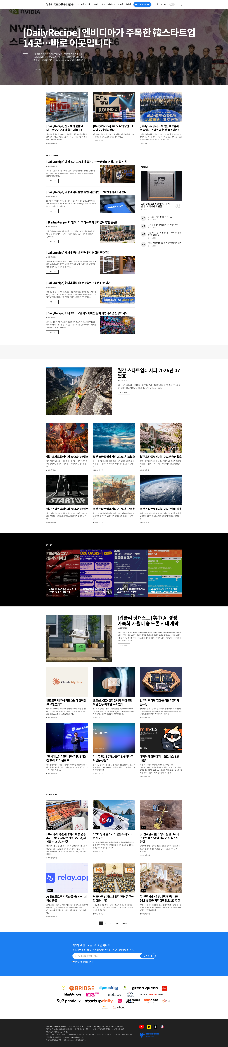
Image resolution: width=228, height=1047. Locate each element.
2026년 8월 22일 (98, 718)
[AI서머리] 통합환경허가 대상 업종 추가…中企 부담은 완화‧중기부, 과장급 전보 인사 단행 (66, 838)
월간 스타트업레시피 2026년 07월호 (149, 373)
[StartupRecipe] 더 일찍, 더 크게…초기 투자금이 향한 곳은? (81, 222)
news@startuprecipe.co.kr (72, 1037)
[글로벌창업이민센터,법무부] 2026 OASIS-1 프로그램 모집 (96, 590)
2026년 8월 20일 (55, 596)
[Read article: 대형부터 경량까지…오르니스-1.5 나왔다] (161, 738)
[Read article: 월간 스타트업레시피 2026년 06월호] (67, 438)
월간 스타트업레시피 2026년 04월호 (161, 456)
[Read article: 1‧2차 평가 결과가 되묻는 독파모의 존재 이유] (114, 815)
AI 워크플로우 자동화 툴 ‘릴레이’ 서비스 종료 (66, 898)
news (50, 828)
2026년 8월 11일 (52, 196)
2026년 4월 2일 (51, 522)
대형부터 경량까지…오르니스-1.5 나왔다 (159, 758)
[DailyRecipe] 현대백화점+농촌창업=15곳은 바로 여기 (78, 283)
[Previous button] (48, 573)
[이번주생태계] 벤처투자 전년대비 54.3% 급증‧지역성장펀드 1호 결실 (160, 898)
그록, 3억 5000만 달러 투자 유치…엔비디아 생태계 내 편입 (156, 205)
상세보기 (90, 961)
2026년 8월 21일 (145, 718)
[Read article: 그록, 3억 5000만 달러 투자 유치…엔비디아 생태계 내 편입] (161, 186)
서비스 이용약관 (73, 1026)
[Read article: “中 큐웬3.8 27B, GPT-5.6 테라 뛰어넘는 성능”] (114, 738)
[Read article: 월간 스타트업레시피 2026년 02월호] (114, 490)
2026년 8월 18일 (88, 596)
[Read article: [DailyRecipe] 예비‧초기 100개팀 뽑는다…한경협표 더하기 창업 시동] (117, 174)
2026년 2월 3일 (145, 522)
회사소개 (49, 1026)
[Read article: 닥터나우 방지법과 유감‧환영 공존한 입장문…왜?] (114, 878)
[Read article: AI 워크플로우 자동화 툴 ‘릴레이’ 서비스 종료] (67, 878)
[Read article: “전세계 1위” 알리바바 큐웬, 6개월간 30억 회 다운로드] (67, 738)
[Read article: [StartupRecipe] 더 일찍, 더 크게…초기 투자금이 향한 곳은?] (117, 234)
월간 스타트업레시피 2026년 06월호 (67, 456)
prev (208, 78)
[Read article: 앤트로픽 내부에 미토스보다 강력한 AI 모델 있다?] (67, 682)
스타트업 (80, 4)
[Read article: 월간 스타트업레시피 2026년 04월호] (161, 438)
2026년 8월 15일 (52, 143)
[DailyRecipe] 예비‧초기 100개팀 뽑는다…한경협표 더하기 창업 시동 (86, 161)
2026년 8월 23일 (123, 628)
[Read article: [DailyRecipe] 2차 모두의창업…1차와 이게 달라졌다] (114, 107)
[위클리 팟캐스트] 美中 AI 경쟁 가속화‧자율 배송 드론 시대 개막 (148, 620)
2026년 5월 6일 (145, 470)
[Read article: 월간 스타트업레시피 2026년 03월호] (67, 490)
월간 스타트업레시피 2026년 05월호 (114, 456)
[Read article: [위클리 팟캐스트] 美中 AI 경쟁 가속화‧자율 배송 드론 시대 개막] (79, 638)
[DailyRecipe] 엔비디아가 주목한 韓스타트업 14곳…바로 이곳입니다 (109, 37)
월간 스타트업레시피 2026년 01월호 (161, 509)
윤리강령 (96, 1026)
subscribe (143, 4)
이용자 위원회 (119, 1026)
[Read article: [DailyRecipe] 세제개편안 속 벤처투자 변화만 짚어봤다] (117, 265)
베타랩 (128, 4)
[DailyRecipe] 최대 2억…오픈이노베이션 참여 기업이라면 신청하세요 (87, 313)
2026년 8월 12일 (52, 166)
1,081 (116, 923)
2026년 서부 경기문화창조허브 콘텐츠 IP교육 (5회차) (131, 590)
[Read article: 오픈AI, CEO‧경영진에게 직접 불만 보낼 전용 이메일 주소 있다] (114, 682)
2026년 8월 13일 (145, 143)
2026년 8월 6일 (51, 318)
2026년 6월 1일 (98, 470)
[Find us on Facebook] (157, 4)
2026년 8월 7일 (51, 287)
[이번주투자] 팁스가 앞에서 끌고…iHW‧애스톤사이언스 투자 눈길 (164, 233)
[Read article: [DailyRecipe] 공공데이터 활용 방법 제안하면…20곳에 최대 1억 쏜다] (117, 204)
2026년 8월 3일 (123, 381)
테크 (90, 4)
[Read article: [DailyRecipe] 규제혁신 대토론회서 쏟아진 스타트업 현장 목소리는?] (161, 107)
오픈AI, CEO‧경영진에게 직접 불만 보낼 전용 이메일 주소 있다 (113, 702)
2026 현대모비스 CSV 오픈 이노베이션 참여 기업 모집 (62, 590)
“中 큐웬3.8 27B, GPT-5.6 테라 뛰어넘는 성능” (113, 758)
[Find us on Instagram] (165, 4)
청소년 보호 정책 (85, 1026)
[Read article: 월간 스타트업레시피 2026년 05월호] (114, 438)
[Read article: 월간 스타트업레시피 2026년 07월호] (79, 391)
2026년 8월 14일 (98, 141)
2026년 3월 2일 (98, 522)
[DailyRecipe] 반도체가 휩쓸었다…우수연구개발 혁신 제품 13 (64, 128)
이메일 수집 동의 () (84, 961)
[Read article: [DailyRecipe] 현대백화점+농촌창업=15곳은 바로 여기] (117, 295)
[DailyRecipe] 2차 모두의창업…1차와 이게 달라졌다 (113, 128)
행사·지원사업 (108, 4)
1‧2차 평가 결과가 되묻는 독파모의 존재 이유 (163, 224)
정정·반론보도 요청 (107, 1026)
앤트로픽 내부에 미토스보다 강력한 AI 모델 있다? (66, 702)
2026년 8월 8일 (51, 257)
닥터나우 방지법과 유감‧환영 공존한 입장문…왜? (164, 243)
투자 (96, 4)
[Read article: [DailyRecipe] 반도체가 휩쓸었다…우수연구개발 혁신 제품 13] (67, 107)
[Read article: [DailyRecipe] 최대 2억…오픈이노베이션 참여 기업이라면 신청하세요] (117, 325)
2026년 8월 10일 (52, 227)
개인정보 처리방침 (60, 1026)
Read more (54, 181)
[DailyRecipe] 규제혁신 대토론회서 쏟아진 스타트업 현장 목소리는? (160, 128)
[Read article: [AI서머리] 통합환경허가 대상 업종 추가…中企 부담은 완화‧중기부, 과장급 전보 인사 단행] (67, 815)
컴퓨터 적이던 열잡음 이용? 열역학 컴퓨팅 (159, 702)
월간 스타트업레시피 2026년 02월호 (114, 509)
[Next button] (180, 573)
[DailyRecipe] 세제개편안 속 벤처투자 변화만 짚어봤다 (78, 252)
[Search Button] (181, 4)
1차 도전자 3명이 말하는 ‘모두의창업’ (160, 216)
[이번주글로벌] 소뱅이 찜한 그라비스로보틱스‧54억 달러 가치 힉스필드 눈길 (160, 838)
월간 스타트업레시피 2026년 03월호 (67, 509)
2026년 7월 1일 (51, 470)
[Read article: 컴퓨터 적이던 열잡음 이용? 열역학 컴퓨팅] (161, 682)
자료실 (120, 4)
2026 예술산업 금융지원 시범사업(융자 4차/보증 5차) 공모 (164, 590)
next (218, 78)
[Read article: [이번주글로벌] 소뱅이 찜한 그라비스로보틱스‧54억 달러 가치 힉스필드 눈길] (161, 815)
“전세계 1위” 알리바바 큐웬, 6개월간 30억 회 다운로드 (66, 758)
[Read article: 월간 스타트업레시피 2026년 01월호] (161, 490)
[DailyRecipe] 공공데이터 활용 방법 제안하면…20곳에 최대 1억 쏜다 (86, 192)
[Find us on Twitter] (161, 4)
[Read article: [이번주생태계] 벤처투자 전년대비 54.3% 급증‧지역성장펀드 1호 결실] (161, 878)
